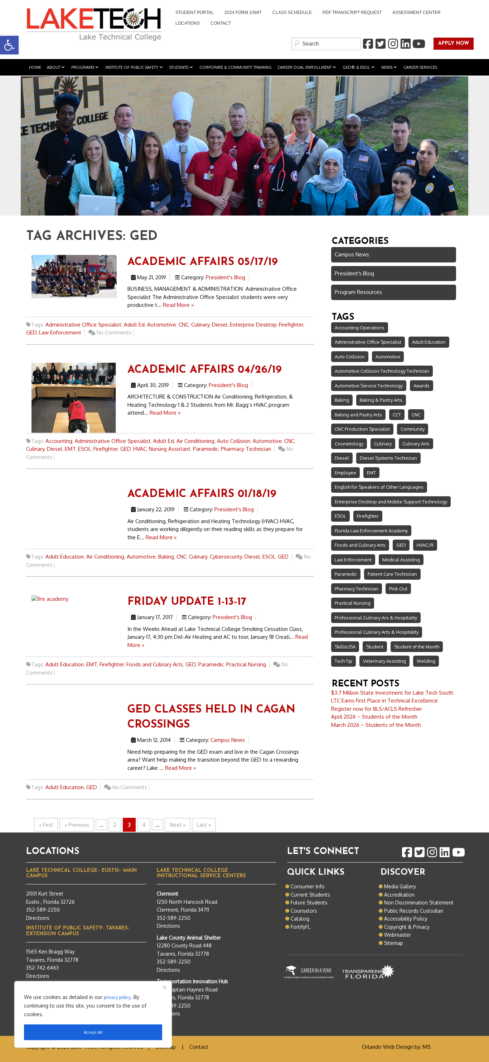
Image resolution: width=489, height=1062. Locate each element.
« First (46, 824)
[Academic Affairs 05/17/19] (74, 276)
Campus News (227, 740)
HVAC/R (425, 545)
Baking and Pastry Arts (358, 414)
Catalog (300, 919)
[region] (93, 1014)
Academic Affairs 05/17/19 (202, 262)
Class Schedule (292, 12)
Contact (220, 23)
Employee (345, 473)
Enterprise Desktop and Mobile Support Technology (391, 502)
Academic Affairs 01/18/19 (201, 494)
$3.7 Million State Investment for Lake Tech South (392, 692)
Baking (166, 556)
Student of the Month (416, 647)
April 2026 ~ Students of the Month (374, 716)
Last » (204, 824)
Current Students (310, 895)
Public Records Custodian (413, 911)
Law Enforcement (60, 332)
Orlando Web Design (387, 1046)
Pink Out (398, 589)
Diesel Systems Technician (388, 458)
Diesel (219, 324)
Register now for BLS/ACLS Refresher (376, 708)
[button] (9, 45)
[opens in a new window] (367, 44)
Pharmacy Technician (246, 448)
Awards (421, 385)
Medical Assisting (401, 560)
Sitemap (393, 943)
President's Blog (225, 277)
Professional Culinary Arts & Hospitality (376, 632)
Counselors (304, 911)
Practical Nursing (246, 664)
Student (374, 647)
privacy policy (117, 997)
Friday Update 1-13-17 (186, 602)
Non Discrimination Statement (419, 902)
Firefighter (291, 324)
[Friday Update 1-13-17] (50, 598)
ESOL (84, 448)
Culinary (200, 324)
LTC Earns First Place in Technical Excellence (384, 700)
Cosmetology (349, 443)
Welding (426, 661)
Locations (187, 23)
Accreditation (399, 895)
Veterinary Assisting (384, 661)
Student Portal (192, 13)
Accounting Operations (359, 327)
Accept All (93, 1032)
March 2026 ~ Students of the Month (376, 724)
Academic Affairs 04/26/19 (204, 370)
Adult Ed (134, 324)
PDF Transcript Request (349, 13)
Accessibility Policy (405, 919)
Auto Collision (233, 441)
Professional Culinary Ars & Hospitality (376, 618)
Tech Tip (343, 661)
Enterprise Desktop (253, 324)
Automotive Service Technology (369, 385)
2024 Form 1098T (243, 12)
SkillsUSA (345, 647)
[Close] (164, 987)
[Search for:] (326, 44)
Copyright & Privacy (407, 927)
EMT (70, 448)
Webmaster (397, 935)
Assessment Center (416, 12)
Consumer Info (308, 886)
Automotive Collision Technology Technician (382, 371)
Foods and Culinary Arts (154, 664)
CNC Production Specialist (362, 429)
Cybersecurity (226, 556)
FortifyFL (300, 927)
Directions (37, 918)
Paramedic (205, 448)
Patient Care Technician (392, 574)
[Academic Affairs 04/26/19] (74, 397)
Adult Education (64, 556)
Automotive (161, 324)
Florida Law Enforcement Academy (371, 531)
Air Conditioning (195, 441)
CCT (397, 414)
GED (31, 332)
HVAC (139, 448)
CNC (184, 324)
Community (413, 429)
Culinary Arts (416, 443)
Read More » (178, 304)
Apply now (451, 44)
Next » (177, 824)
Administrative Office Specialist (83, 324)
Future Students (309, 902)
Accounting (58, 441)
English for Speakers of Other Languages (379, 487)
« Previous (76, 824)
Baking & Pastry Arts (381, 400)
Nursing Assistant (169, 448)
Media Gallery (400, 886)
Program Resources (358, 292)
